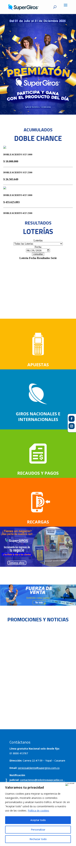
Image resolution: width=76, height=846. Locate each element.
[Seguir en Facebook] (72, 419)
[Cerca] (69, 784)
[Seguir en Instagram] (72, 426)
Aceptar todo (38, 820)
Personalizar (38, 829)
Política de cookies (38, 810)
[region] (38, 814)
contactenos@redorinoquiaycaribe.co (41, 780)
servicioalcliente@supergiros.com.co (39, 768)
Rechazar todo (38, 839)
